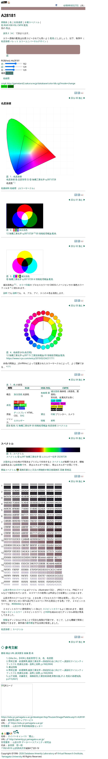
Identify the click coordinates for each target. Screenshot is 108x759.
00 (77, 97)
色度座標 (5, 41)
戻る (73, 97)
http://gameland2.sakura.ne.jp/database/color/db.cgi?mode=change (41, 83)
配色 (26, 25)
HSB (10, 25)
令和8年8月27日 (70, 5)
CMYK (20, 25)
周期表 (4, 22)
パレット (14, 41)
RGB (6, 25)
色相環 (6, 78)
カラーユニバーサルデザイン (32, 41)
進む (80, 97)
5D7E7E (9, 73)
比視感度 (18, 22)
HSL (15, 25)
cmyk (3, 83)
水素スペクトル (32, 22)
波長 (5, 33)
